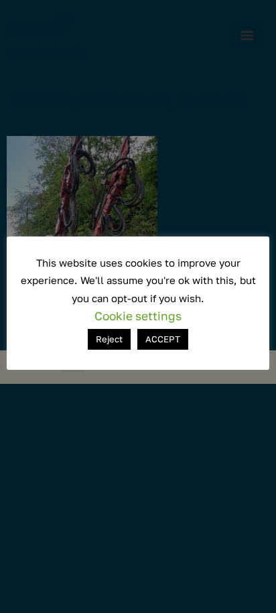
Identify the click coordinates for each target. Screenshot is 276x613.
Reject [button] (109, 339)
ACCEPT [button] (162, 339)
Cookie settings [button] (138, 316)
